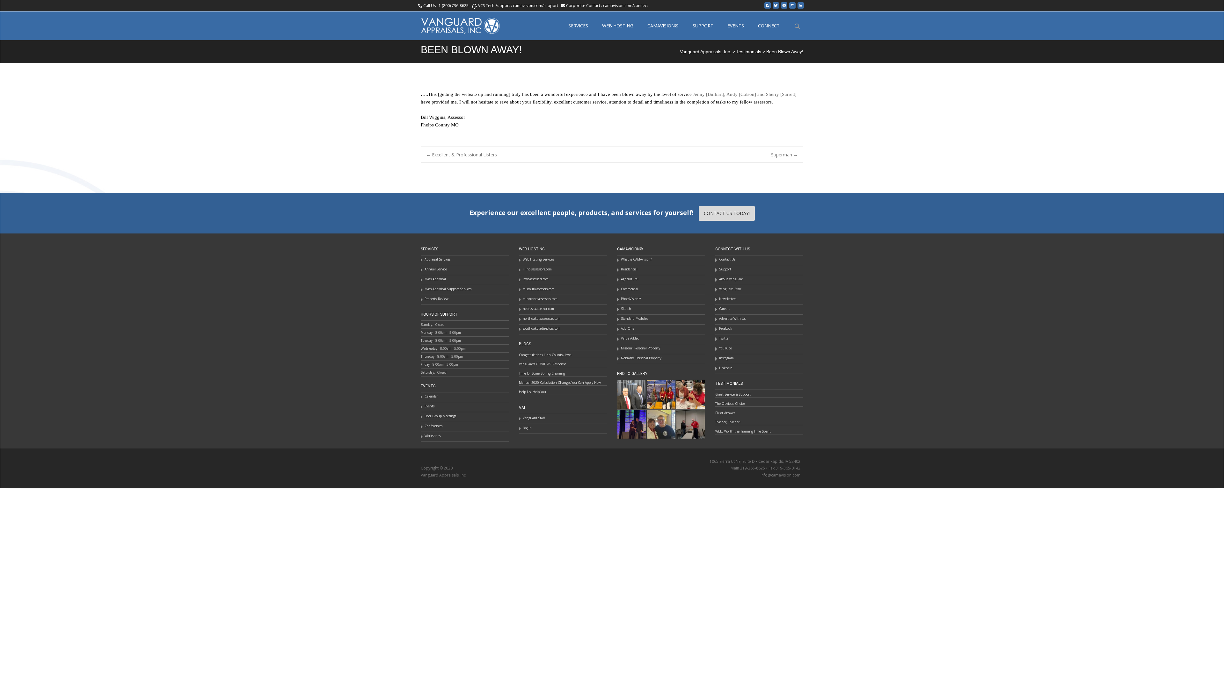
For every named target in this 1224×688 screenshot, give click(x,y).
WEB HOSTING (617, 26)
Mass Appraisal (435, 279)
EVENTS (735, 26)
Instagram (726, 358)
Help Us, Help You (532, 392)
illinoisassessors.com (537, 269)
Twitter (724, 338)
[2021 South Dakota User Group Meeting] (661, 423)
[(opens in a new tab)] (661, 394)
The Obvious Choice (730, 403)
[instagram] (792, 8)
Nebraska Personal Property (641, 358)
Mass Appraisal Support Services (448, 289)
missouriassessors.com (538, 289)
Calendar (431, 396)
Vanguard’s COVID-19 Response (542, 364)
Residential (629, 269)
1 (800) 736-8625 (454, 5)
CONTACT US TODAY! (727, 213)
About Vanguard (731, 279)
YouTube (725, 348)
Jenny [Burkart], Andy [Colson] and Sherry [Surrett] (745, 94)
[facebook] (767, 8)
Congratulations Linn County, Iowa (545, 355)
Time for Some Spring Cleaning (542, 373)
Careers (724, 308)
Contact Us (727, 259)
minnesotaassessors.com (540, 299)
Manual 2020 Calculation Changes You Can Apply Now (560, 382)
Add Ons (627, 328)
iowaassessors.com (536, 279)
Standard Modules (634, 318)
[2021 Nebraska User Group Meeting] (690, 423)
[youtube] (784, 8)
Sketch (626, 308)
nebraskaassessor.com (538, 308)
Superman (784, 155)
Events (429, 406)
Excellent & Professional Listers (461, 155)
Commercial (629, 289)
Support (725, 269)
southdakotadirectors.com (541, 328)
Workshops (433, 436)
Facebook (725, 328)
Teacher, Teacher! (727, 422)
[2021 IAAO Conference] (631, 423)
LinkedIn (725, 368)
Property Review (436, 299)
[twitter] (776, 8)
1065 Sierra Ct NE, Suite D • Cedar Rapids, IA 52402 (755, 461)
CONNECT (769, 26)
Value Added (630, 338)
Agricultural (629, 279)
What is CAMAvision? (636, 259)
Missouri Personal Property (640, 348)
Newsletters (727, 299)
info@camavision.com (780, 475)
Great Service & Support (733, 394)
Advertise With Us (732, 318)
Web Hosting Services (538, 259)
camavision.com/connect (625, 5)
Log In (527, 428)
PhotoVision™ (631, 299)
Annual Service (436, 269)
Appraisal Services (437, 259)
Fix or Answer (725, 413)
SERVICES (578, 26)
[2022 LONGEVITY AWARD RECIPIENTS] (631, 394)
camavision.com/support (535, 5)
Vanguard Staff (730, 289)
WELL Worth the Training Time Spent (743, 431)
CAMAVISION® (663, 26)
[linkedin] (801, 8)
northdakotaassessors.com (541, 318)
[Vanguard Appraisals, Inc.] (455, 24)
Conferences (433, 426)
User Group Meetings (440, 416)
